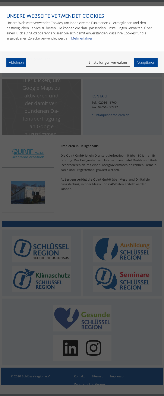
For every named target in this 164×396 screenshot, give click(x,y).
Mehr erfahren (82, 38)
